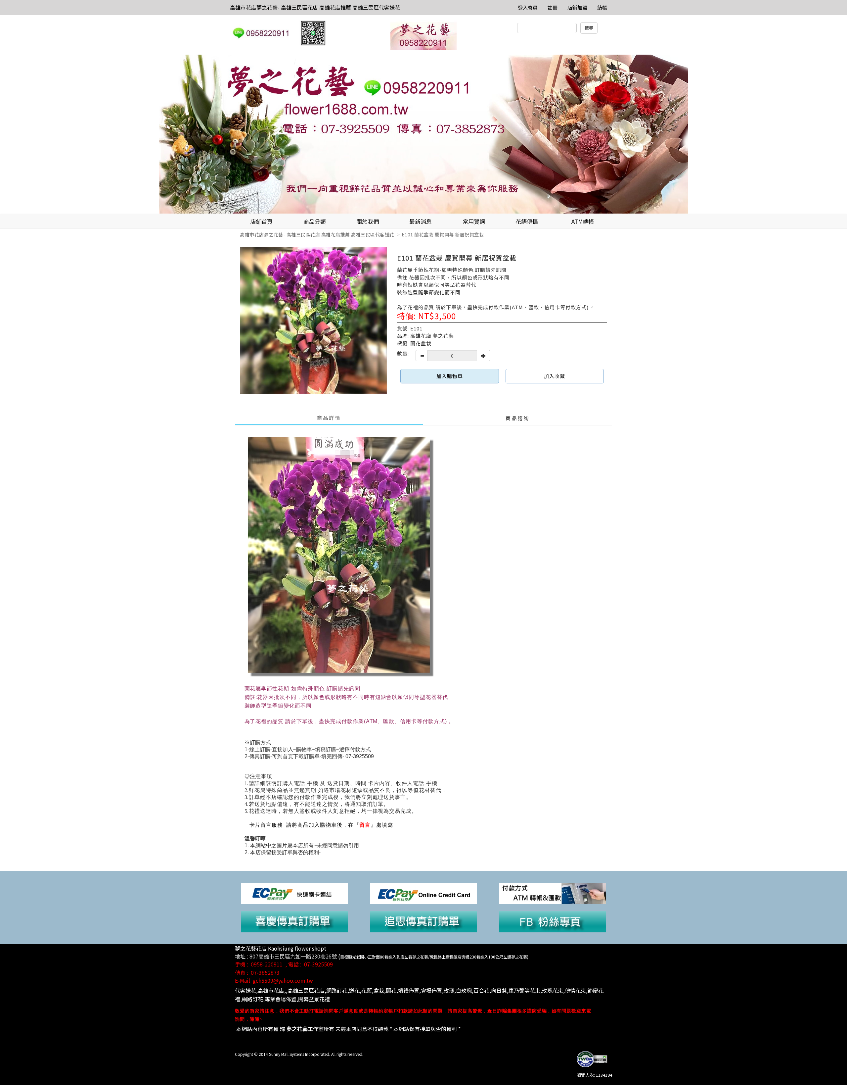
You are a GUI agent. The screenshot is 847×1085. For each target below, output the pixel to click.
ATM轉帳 (582, 221)
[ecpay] (294, 893)
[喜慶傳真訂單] (294, 921)
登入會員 (528, 7)
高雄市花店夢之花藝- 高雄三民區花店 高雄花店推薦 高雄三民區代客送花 (315, 7)
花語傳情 (526, 221)
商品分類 (314, 221)
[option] (423, 134)
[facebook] (552, 921)
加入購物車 (449, 375)
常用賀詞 (474, 221)
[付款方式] (552, 893)
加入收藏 (554, 375)
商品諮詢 (517, 418)
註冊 (552, 7)
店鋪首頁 (261, 221)
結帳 (602, 7)
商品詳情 (329, 417)
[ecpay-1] (423, 893)
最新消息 (420, 221)
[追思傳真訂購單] (423, 921)
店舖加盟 (577, 7)
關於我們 (367, 221)
